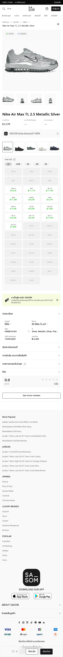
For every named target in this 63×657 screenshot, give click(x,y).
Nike (25, 22)
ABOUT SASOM (10, 605)
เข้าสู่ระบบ (56, 8)
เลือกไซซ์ (46, 651)
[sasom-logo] (31, 8)
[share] (58, 24)
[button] (3, 8)
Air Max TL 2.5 (39, 324)
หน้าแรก (5, 22)
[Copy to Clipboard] (29, 331)
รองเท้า (16, 22)
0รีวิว (56, 384)
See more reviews (31, 395)
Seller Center (7, 2)
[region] (31, 60)
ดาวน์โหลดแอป (20, 2)
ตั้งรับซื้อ (31, 651)
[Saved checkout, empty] (47, 9)
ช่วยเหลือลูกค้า (8, 613)
